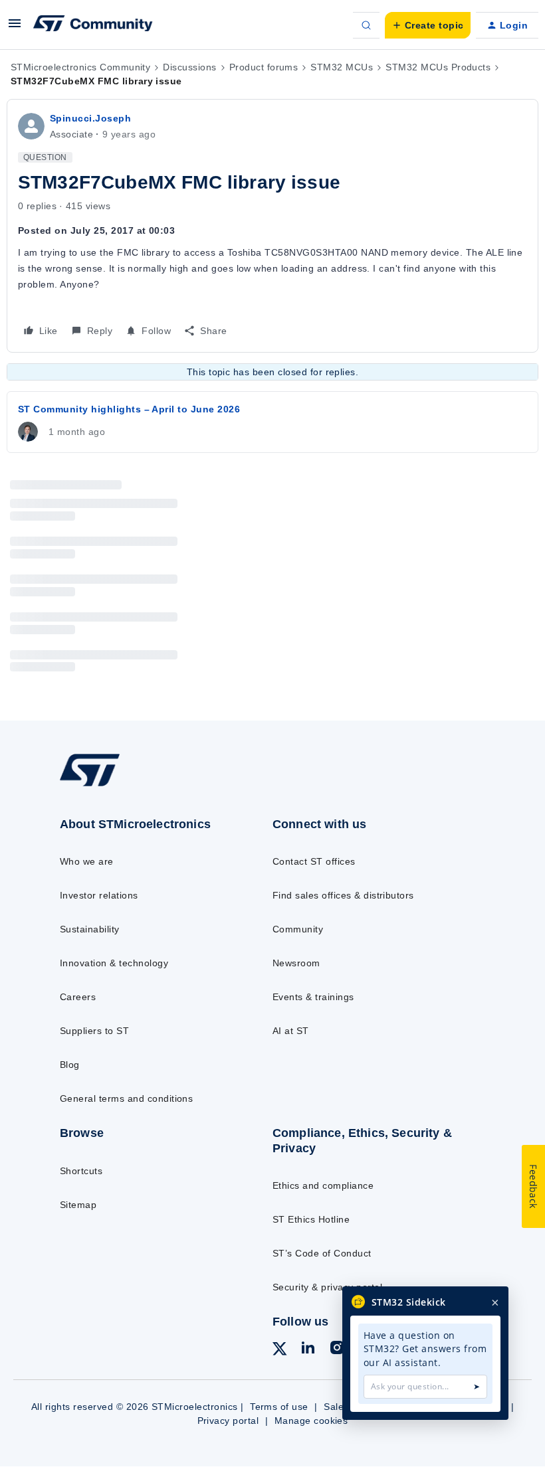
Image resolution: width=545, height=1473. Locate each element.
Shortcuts (81, 1171)
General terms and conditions (126, 1098)
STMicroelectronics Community (80, 67)
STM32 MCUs (341, 67)
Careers (78, 997)
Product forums (263, 67)
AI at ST (290, 1030)
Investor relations (99, 895)
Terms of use (279, 1406)
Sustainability (90, 929)
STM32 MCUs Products (437, 67)
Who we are (87, 861)
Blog (70, 1064)
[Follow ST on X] (279, 1350)
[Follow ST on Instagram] (337, 1349)
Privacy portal (228, 1420)
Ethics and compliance (323, 1185)
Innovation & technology (114, 963)
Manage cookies (311, 1420)
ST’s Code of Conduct (322, 1253)
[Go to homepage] (103, 785)
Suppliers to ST (94, 1030)
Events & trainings (313, 997)
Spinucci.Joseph (90, 118)
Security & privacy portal (327, 1287)
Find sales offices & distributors (343, 895)
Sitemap (78, 1204)
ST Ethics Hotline (311, 1219)
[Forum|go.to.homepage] (93, 25)
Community (297, 929)
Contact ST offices (314, 861)
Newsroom (296, 963)
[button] (15, 28)
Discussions (189, 67)
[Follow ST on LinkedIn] (308, 1349)
